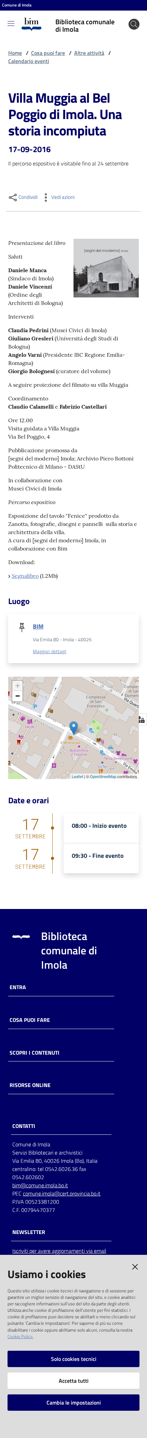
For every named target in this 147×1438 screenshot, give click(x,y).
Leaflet (77, 776)
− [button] (17, 696)
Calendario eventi (28, 61)
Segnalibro (25, 575)
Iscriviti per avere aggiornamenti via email (59, 1251)
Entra (18, 987)
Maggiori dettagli (49, 651)
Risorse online (30, 1085)
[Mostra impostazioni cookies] (140, 719)
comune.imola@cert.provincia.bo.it (62, 1193)
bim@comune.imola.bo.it (40, 1185)
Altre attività (89, 53)
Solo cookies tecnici (73, 1359)
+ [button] (17, 685)
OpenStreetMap (103, 776)
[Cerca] (134, 24)
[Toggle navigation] (11, 23)
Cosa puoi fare (48, 53)
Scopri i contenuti (34, 1053)
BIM (38, 626)
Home (15, 53)
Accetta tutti (74, 1381)
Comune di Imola (16, 5)
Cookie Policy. (21, 1336)
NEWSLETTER (28, 1232)
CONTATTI (23, 1126)
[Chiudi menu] (122, 13)
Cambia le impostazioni (73, 1402)
